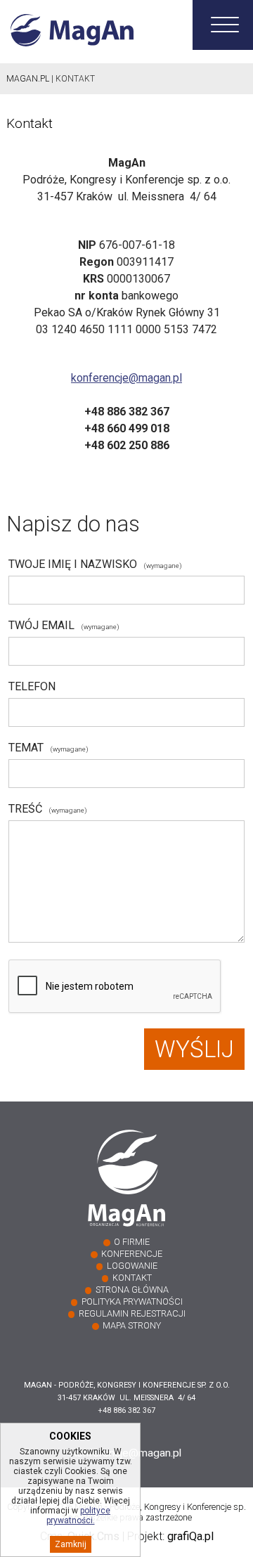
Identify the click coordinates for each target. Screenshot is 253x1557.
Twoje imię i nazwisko (95, 564)
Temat (48, 747)
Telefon (32, 686)
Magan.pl (27, 79)
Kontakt (132, 1277)
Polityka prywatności (132, 1301)
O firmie (132, 1241)
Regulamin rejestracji (132, 1313)
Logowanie (132, 1265)
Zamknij (70, 1544)
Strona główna (132, 1289)
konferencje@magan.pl (126, 378)
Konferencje (131, 1253)
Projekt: (170, 1536)
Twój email (63, 625)
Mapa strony (132, 1325)
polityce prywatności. (78, 1515)
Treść (47, 808)
